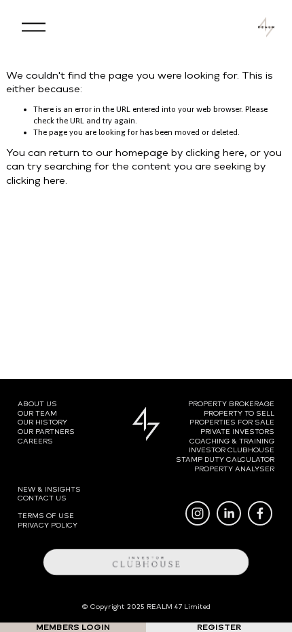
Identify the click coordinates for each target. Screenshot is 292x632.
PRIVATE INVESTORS (237, 431)
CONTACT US (42, 498)
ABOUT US (37, 404)
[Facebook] (260, 513)
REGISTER (219, 627)
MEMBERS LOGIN (73, 627)
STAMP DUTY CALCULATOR (225, 459)
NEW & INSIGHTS (49, 489)
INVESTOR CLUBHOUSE (231, 450)
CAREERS (35, 441)
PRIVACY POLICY (47, 525)
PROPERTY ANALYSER (234, 469)
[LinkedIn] (229, 513)
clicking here (214, 152)
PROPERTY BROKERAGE (231, 404)
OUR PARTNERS (46, 431)
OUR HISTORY (42, 422)
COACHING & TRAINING (231, 441)
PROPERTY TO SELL (239, 413)
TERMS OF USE (46, 515)
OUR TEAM (37, 413)
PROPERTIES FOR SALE (231, 422)
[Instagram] (197, 513)
